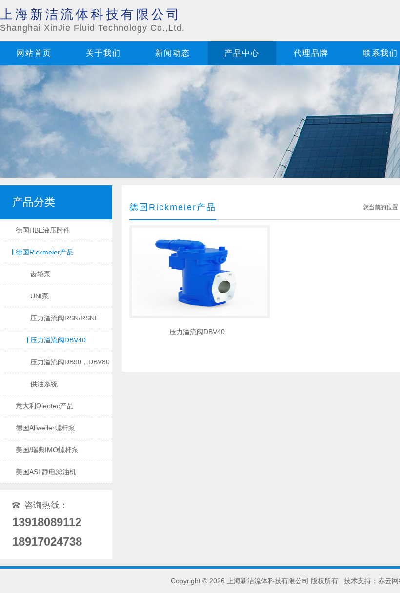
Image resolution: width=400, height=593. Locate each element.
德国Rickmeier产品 (45, 252)
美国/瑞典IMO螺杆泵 (47, 450)
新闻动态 (172, 53)
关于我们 (103, 53)
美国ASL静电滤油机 (46, 472)
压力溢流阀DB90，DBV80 (70, 362)
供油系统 (44, 384)
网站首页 (34, 53)
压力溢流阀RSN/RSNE (64, 318)
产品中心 (242, 53)
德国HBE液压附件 (43, 230)
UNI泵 (39, 296)
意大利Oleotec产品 (45, 406)
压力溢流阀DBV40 (58, 340)
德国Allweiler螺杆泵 (45, 428)
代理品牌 (311, 53)
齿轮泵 (40, 274)
